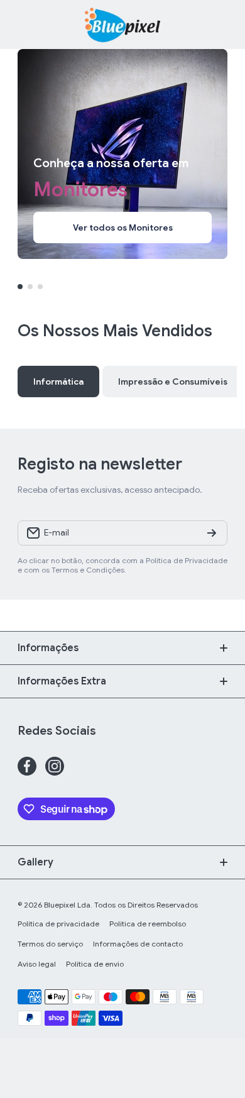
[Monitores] (122, 154)
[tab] (172, 381)
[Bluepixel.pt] (122, 24)
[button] (221, 24)
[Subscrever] (211, 533)
